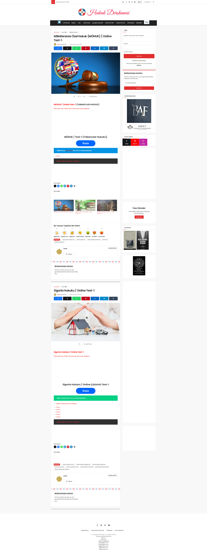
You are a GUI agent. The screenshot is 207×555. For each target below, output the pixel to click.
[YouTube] (134, 2)
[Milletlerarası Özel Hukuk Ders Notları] (64, 205)
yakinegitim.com (103, 543)
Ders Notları (109, 23)
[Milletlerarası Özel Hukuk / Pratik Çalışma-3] (107, 205)
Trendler (109, 530)
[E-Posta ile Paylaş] (113, 48)
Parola (126, 43)
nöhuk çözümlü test (59, 242)
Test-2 (58, 409)
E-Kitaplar (66, 23)
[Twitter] (129, 2)
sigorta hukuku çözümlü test (83, 464)
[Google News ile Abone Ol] (93, 96)
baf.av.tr (103, 538)
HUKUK (73, 23)
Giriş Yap (148, 2)
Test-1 (58, 156)
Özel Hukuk (69, 150)
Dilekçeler (130, 23)
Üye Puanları (119, 530)
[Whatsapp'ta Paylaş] (76, 48)
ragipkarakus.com (103, 546)
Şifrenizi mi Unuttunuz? (139, 60)
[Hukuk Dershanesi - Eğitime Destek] (103, 12)
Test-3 (58, 412)
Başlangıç (85, 530)
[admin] (59, 251)
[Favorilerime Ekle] (74, 96)
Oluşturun (139, 217)
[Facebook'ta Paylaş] (58, 48)
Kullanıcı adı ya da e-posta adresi (134, 35)
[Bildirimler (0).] (154, 2)
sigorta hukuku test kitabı (86, 467)
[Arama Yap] (123, 2)
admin (59, 44)
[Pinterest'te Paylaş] (85, 48)
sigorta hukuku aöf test (68, 464)
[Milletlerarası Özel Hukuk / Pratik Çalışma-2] (85, 205)
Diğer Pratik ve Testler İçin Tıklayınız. (68, 161)
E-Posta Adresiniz (130, 83)
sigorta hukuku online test (99, 464)
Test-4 (58, 414)
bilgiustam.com (103, 547)
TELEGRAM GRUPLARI (97, 530)
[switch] (139, 2)
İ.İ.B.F (79, 23)
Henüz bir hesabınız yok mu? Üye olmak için (139, 64)
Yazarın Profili (112, 248)
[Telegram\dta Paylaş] (104, 48)
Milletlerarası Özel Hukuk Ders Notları (63, 212)
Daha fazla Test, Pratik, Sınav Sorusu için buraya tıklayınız (72, 108)
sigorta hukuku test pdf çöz (102, 467)
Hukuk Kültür (120, 23)
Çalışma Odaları (97, 23)
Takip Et (70, 254)
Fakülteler (86, 23)
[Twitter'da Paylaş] (67, 48)
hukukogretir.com (104, 544)
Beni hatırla (128, 52)
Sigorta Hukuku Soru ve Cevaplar (66, 403)
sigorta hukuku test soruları (62, 469)
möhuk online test (81, 239)
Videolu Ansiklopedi (103, 541)
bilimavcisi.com (103, 549)
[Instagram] (132, 2)
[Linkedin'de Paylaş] (95, 48)
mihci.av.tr (103, 539)
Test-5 (58, 417)
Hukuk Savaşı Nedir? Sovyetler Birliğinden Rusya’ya (68, 2)
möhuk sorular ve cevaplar (93, 239)
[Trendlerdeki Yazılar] (53, 2)
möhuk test (105, 239)
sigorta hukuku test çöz (72, 467)
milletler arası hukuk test (69, 239)
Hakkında (139, 23)
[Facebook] (126, 2)
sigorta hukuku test (59, 467)
